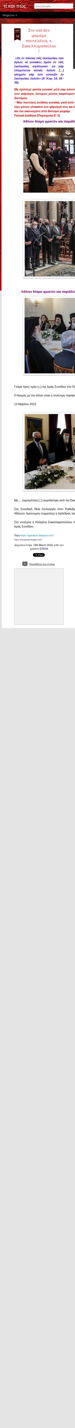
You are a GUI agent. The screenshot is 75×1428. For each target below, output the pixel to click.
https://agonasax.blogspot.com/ (37, 535)
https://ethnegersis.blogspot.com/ (28, 539)
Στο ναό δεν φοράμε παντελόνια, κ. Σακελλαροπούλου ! (39, 40)
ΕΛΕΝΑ (44, 548)
